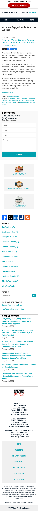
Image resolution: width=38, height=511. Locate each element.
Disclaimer (19, 462)
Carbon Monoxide (10, 256)
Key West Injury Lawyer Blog (13, 309)
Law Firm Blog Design (18, 508)
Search (34, 295)
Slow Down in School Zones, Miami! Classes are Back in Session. (19, 366)
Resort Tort (8, 261)
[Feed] (27, 217)
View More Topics (9, 286)
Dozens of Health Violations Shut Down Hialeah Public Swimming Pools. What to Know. (17, 376)
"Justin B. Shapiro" (21, 98)
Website (19, 450)
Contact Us (19, 20)
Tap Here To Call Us (19, 5)
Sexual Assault (9, 251)
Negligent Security (13, 96)
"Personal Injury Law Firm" (16, 100)
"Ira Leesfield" (11, 98)
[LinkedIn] (16, 217)
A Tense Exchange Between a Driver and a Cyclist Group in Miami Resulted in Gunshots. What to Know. (18, 344)
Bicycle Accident (10, 281)
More (32, 20)
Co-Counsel (19, 188)
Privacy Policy (19, 456)
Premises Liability (10, 242)
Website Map (19, 468)
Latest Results (19, 174)
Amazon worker (29, 100)
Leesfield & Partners (11, 266)
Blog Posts (19, 480)
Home (6, 20)
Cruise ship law (19, 206)
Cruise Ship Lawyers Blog (12, 305)
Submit (19, 154)
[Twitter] (10, 217)
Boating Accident (10, 232)
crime (3, 102)
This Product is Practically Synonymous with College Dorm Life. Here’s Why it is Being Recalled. (17, 332)
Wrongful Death (9, 237)
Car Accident (8, 227)
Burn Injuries (8, 271)
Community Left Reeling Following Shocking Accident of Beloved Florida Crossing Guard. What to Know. (16, 355)
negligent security (11, 102)
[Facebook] (5, 217)
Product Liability (10, 247)
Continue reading (7, 92)
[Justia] (21, 217)
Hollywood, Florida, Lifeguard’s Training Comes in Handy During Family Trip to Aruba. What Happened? (17, 321)
